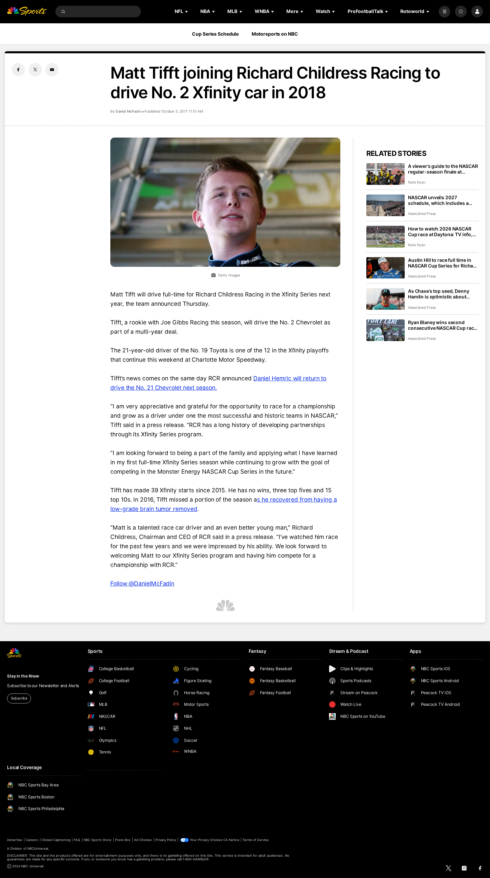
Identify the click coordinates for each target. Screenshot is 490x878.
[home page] (27, 11)
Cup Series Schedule (215, 34)
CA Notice (231, 840)
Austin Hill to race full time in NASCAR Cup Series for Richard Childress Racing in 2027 (443, 262)
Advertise (14, 840)
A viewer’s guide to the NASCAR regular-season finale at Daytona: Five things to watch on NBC (443, 169)
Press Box (122, 840)
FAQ (77, 840)
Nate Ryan (416, 182)
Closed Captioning (56, 840)
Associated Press (422, 214)
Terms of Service (256, 840)
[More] (444, 11)
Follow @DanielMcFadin (142, 583)
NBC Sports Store (98, 840)
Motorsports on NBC (275, 34)
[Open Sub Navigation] (187, 11)
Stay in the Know (23, 675)
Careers (32, 840)
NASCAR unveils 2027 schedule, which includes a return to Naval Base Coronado (442, 200)
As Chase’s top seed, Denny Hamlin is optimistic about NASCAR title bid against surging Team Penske (438, 293)
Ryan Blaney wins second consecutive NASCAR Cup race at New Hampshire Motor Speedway (442, 325)
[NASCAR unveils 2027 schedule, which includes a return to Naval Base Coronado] (385, 205)
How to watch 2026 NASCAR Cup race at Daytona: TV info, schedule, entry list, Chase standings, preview (440, 231)
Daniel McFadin (128, 111)
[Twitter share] (35, 69)
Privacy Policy (165, 840)
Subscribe (19, 698)
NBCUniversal (37, 848)
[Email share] (52, 69)
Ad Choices (143, 840)
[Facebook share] (18, 69)
